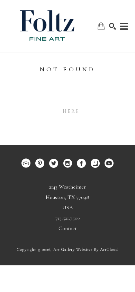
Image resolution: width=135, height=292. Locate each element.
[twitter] (53, 163)
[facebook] (81, 163)
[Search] (112, 26)
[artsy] (95, 163)
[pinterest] (39, 163)
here (71, 111)
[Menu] (124, 26)
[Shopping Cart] (101, 26)
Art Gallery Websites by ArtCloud (85, 249)
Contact (67, 228)
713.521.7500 (67, 218)
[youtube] (109, 163)
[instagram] (67, 163)
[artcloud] (25, 163)
